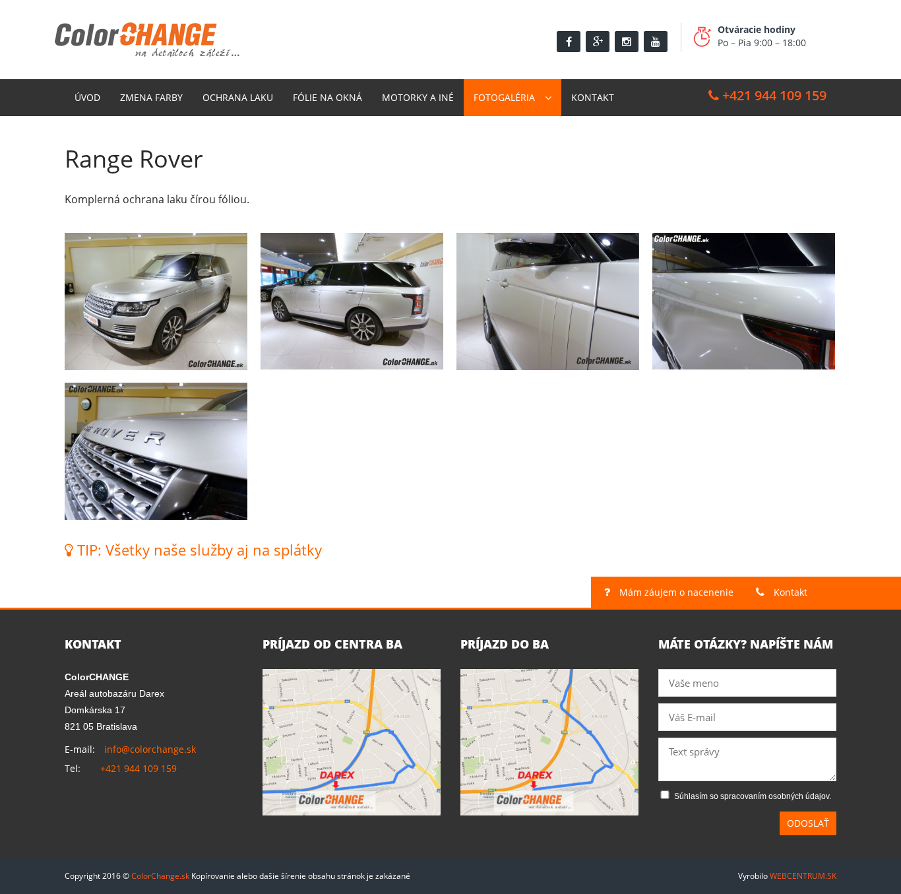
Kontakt (592, 97)
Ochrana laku (237, 97)
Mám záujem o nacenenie (675, 592)
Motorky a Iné (418, 97)
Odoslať (808, 823)
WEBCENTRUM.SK (803, 875)
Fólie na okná (327, 97)
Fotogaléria (504, 97)
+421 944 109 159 (772, 95)
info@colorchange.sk (150, 749)
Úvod (87, 97)
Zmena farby (151, 97)
